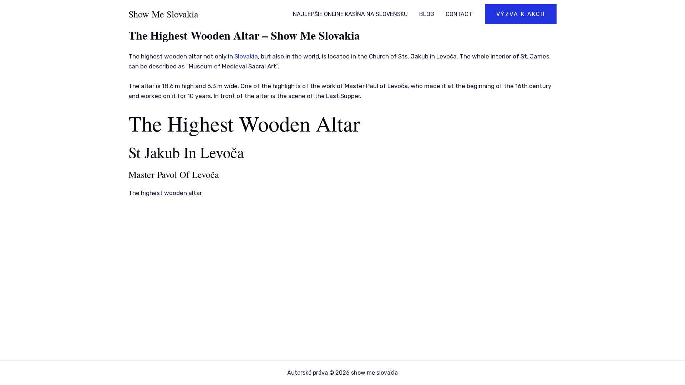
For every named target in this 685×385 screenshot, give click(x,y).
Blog (426, 14)
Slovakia (246, 56)
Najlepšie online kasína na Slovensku (350, 14)
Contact (459, 14)
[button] (521, 14)
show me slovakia (163, 14)
